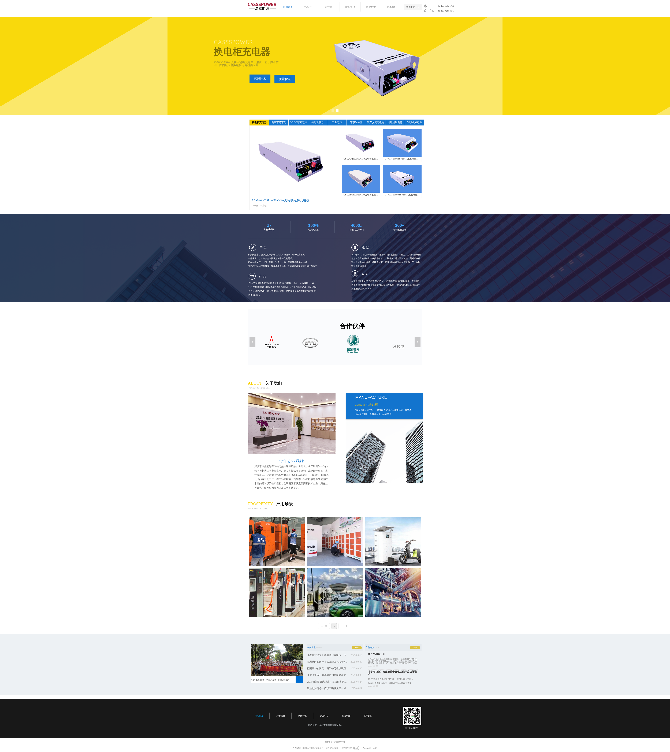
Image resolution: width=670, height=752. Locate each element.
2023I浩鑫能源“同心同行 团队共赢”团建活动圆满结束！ (272, 680)
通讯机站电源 (395, 122)
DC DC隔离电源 (298, 122)
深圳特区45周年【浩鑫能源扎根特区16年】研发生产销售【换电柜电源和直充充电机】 (328, 662)
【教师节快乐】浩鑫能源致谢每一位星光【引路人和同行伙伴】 (328, 655)
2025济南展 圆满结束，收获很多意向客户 (328, 681)
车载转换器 (356, 122)
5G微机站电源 (414, 122)
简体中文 (410, 7)
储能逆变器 (317, 122)
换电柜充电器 (259, 122)
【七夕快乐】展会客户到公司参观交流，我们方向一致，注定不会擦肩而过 (328, 675)
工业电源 (337, 122)
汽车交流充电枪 (375, 122)
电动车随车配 (278, 122)
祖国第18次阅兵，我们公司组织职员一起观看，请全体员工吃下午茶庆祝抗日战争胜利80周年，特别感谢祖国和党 (328, 668)
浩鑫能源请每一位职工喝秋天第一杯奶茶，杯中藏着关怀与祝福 (328, 688)
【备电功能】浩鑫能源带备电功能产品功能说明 (392, 672)
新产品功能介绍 (376, 654)
